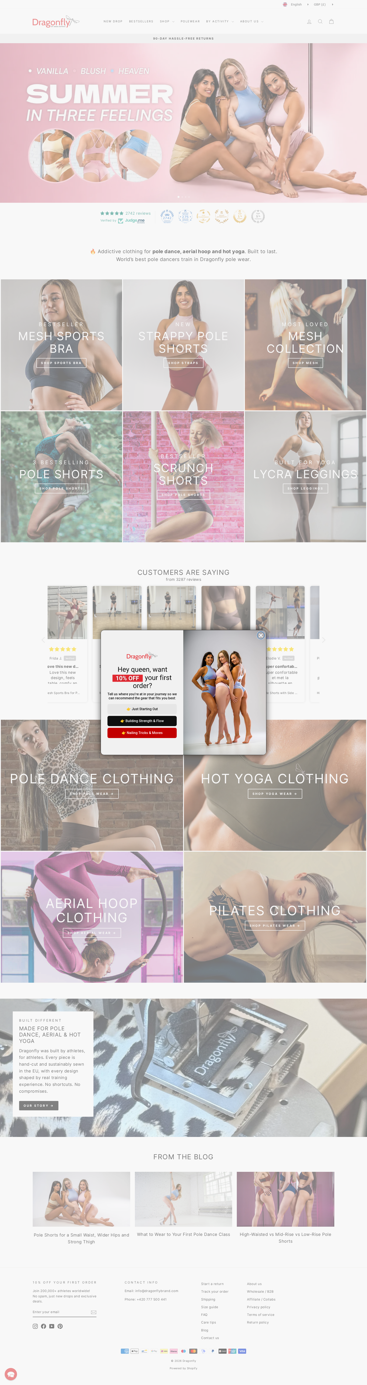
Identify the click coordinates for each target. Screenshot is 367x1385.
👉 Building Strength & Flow (142, 721)
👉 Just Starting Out (142, 709)
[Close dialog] (261, 635)
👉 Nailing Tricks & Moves (142, 733)
